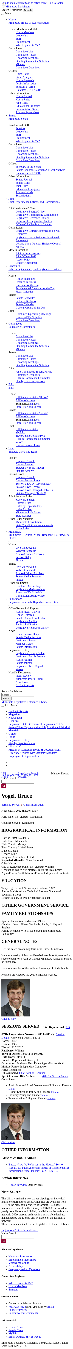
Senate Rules (23, 182)
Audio (32, 547)
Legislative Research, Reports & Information (33, 602)
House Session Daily (27, 634)
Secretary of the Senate (28, 166)
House (12, 19)
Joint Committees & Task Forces (34, 371)
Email (50, 1306)
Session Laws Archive (28, 486)
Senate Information (26, 646)
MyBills (20, 432)
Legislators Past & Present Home (19, 1230)
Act (37, 403)
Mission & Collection (20, 749)
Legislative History (19, 740)
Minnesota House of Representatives (29, 22)
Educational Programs (28, 105)
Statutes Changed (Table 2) (31, 493)
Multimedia (15, 531)
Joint (11, 198)
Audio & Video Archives (30, 554)
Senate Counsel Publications (31, 618)
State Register (23, 515)
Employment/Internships (22, 1259)
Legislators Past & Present (30, 656)
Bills (11, 384)
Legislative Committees (22, 326)
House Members (25, 32)
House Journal (24, 96)
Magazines (15, 714)
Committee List (24, 51)
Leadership (22, 35)
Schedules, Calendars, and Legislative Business (35, 269)
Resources (29, 743)
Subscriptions (23, 195)
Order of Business (26, 281)
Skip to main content (12, 2)
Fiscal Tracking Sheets (28, 406)
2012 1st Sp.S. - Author (55, 1076)
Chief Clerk (22, 73)
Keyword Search (25, 461)
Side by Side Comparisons (30, 381)
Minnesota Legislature (17, 6)
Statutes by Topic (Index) (30, 467)
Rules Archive (24, 509)
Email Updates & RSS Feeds (25, 1336)
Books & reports (25, 685)
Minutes (20, 64)
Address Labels (24, 192)
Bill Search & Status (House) (32, 397)
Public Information (26, 83)
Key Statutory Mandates (43, 752)
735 (68, 1027)
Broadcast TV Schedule (29, 317)
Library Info (15, 746)
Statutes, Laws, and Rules (23, 451)
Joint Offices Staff (26, 256)
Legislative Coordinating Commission (37, 214)
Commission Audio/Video (30, 595)
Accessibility (23, 259)
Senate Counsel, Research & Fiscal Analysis (40, 169)
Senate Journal (24, 179)
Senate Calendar (25, 304)
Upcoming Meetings (27, 57)
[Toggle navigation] (2, 14)
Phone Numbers (18, 1309)
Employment (23, 41)
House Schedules (25, 278)
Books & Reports (18, 711)
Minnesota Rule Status (28, 512)
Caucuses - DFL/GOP (28, 89)
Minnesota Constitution (29, 522)
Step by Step (16, 743)
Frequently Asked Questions (24, 1269)
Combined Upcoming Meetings (33, 313)
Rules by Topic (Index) (28, 506)
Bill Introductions (25, 400)
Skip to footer (55, 2)
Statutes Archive (25, 470)
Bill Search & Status (27, 429)
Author (41, 1072)
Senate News (16, 1330)
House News (16, 1327)
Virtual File (39, 727)
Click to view (8, 1018)
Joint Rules (22, 102)
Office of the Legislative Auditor (34, 221)
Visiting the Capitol (19, 1262)
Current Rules (23, 502)
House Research (25, 80)
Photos (19, 560)
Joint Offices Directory (28, 253)
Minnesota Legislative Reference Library (24, 701)
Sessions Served (10, 804)
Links (12, 736)
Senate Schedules (25, 297)
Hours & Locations (44, 749)
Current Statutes (24, 464)
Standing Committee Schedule (32, 61)
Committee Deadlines (28, 67)
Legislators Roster (26, 640)
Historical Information (21, 1256)
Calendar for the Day (27, 285)
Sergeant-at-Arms (25, 86)
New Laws (22, 682)
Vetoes (19, 442)
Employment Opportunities (24, 756)
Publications (15, 598)
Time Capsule (25, 727)
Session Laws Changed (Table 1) (34, 490)
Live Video (22, 547)
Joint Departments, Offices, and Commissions (34, 201)
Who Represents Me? (28, 45)
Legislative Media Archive (30, 589)
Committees (15, 323)
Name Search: (9, 1233)
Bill (31, 403)
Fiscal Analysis (24, 77)
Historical (14, 720)
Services (24, 752)
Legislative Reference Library (32, 217)
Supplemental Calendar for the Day (35, 288)
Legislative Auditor (26, 621)
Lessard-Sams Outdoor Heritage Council (38, 243)
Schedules (14, 265)
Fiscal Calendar (24, 291)
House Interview (18, 1184)
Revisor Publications (27, 624)
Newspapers (15, 717)
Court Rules (22, 528)
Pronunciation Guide (27, 109)
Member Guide (24, 643)
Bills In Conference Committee (33, 377)
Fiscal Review (24, 675)
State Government (32, 724)
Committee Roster (26, 54)
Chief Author (26, 1072)
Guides (12, 733)
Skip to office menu (36, 2)
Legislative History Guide (30, 653)
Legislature (15, 724)
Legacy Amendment (27, 262)
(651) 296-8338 (17, 1306)
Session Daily (23, 557)
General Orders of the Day (30, 307)
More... (20, 246)
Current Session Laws (28, 445)
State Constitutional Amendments (34, 525)
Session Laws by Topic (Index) (33, 483)
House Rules (23, 99)
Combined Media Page (28, 586)
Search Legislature (11, 9)
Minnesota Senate (18, 118)
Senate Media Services (28, 576)
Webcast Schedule (26, 550)
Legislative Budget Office (30, 211)
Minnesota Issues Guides (29, 678)
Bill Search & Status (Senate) (32, 413)
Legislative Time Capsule (30, 666)
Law (11, 448)
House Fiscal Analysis (28, 611)
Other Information (33, 804)
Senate (12, 115)
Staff (18, 38)
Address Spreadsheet (27, 112)
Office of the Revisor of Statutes (34, 224)
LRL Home (4, 775)
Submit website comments (23, 1313)
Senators (20, 128)
